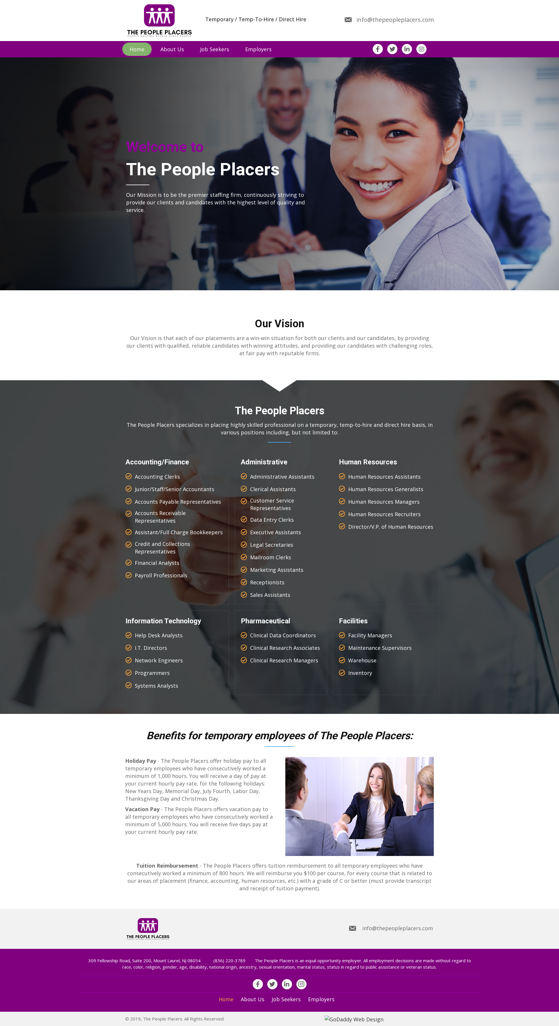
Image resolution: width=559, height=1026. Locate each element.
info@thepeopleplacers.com (395, 20)
